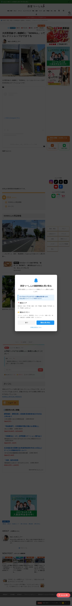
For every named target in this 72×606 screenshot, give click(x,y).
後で (26, 322)
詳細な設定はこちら (36, 327)
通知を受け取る (45, 322)
